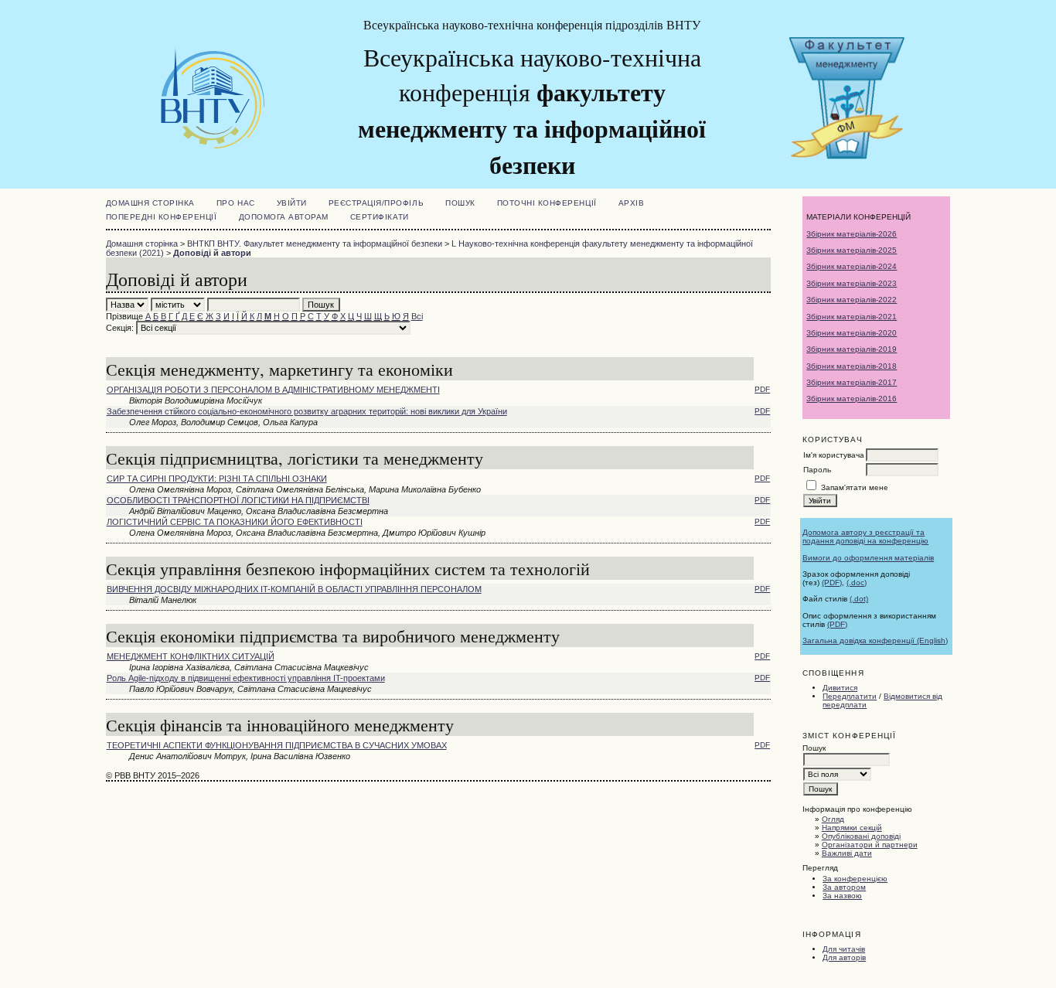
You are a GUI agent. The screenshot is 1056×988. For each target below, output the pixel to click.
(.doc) (857, 582)
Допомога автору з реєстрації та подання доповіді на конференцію (865, 536)
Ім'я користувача (833, 455)
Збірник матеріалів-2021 (851, 316)
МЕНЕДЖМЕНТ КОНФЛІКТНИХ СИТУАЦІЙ (190, 656)
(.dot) (859, 599)
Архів (631, 203)
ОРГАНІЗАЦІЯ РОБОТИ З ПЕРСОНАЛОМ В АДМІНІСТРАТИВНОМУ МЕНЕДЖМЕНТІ (273, 389)
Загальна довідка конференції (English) (875, 640)
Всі (417, 316)
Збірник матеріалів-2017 (851, 382)
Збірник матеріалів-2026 (851, 234)
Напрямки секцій (852, 827)
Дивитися (840, 687)
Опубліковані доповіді (861, 836)
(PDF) (832, 582)
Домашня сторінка (150, 203)
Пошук (460, 203)
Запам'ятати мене (854, 487)
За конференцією (855, 878)
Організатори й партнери (870, 844)
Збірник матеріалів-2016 (851, 398)
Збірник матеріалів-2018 (851, 366)
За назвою (842, 895)
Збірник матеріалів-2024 (851, 266)
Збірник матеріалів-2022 (851, 299)
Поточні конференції (547, 203)
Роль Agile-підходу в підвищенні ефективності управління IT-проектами (246, 678)
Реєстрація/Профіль (376, 203)
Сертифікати (379, 217)
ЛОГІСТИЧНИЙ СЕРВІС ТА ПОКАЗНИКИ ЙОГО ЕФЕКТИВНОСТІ (235, 521)
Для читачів (844, 949)
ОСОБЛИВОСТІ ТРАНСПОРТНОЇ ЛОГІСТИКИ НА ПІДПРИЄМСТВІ (238, 500)
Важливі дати (847, 853)
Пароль (817, 469)
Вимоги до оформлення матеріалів (868, 558)
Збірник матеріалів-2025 (851, 250)
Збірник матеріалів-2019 (851, 349)
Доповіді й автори (212, 252)
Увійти (292, 203)
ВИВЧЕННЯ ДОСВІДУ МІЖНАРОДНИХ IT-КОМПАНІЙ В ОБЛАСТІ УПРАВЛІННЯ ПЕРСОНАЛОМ (294, 589)
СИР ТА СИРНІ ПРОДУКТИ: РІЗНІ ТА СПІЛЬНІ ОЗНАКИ (217, 478)
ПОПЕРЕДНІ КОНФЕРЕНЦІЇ (161, 217)
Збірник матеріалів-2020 (851, 333)
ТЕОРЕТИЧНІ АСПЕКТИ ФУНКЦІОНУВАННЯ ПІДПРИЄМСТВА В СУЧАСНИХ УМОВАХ (277, 745)
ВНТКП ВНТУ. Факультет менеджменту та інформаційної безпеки (314, 243)
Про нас (235, 203)
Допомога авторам (284, 217)
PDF (762, 389)
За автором (844, 887)
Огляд (833, 819)
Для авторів (844, 957)
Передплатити (850, 696)
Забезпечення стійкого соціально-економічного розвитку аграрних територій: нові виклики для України (307, 411)
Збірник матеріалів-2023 (851, 283)
